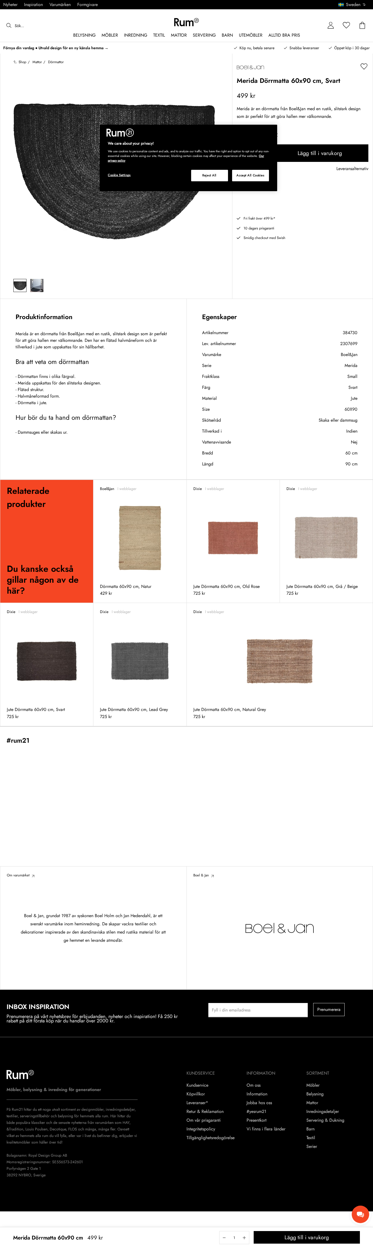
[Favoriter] (346, 25)
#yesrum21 (256, 1111)
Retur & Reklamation (205, 1111)
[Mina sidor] (330, 25)
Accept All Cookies (250, 175)
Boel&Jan (349, 354)
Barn (310, 1129)
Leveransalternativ (352, 168)
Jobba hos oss (259, 1103)
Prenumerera (329, 1009)
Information (257, 1094)
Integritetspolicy (201, 1129)
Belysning (315, 1094)
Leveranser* (197, 1103)
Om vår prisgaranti (204, 1120)
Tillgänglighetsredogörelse (211, 1138)
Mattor (312, 1103)
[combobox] (352, 4)
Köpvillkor (196, 1094)
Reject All (209, 175)
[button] (354, 4)
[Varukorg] (362, 25)
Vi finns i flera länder (266, 1129)
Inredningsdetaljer (322, 1111)
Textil (310, 1138)
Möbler (312, 1085)
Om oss (253, 1085)
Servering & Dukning (325, 1120)
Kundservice (197, 1085)
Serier (311, 1146)
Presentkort (257, 1120)
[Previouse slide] (25, 176)
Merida (351, 365)
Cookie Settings (119, 175)
